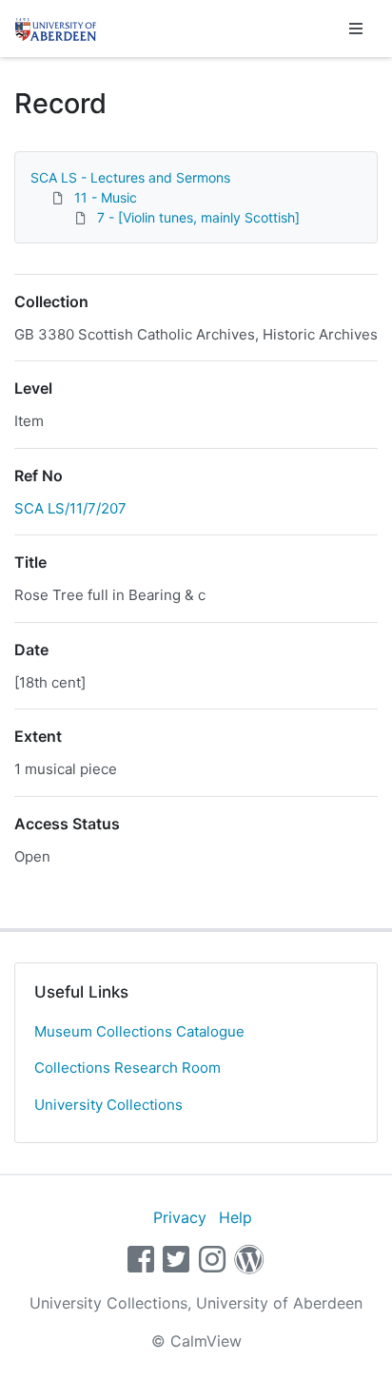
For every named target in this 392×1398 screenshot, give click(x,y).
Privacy (179, 1217)
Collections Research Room (127, 1067)
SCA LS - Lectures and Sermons (130, 177)
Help (235, 1217)
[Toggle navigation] (356, 28)
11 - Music (105, 197)
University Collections (108, 1105)
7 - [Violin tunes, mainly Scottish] (198, 217)
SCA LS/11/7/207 (70, 508)
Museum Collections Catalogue (139, 1031)
